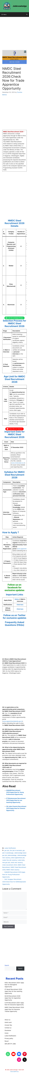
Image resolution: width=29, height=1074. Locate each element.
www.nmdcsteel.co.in (18, 463)
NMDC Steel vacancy (12, 870)
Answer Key (8, 1025)
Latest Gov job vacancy (9, 860)
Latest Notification (10, 848)
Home (6, 1033)
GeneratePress (14, 1071)
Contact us (8, 1028)
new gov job (6, 862)
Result (7, 1041)
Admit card (8, 1022)
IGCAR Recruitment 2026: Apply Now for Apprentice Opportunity (13, 998)
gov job (6, 850)
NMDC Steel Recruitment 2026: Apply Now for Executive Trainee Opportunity (14, 1009)
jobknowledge (12, 855)
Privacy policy (9, 1038)
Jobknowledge (20, 6)
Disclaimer (8, 1030)
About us (7, 1020)
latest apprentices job (18, 857)
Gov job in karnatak (16, 850)
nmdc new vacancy (17, 862)
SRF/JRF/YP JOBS (10, 1044)
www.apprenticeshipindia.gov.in (13, 721)
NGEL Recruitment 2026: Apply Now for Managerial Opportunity (14, 984)
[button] (27, 14)
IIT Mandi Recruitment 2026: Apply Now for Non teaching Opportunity (13, 991)
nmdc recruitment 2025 (9, 865)
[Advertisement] (14, 34)
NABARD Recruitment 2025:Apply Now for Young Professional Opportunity (13, 874)
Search (7, 965)
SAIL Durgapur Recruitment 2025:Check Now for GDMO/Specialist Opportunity (14, 882)
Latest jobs (21, 860)
